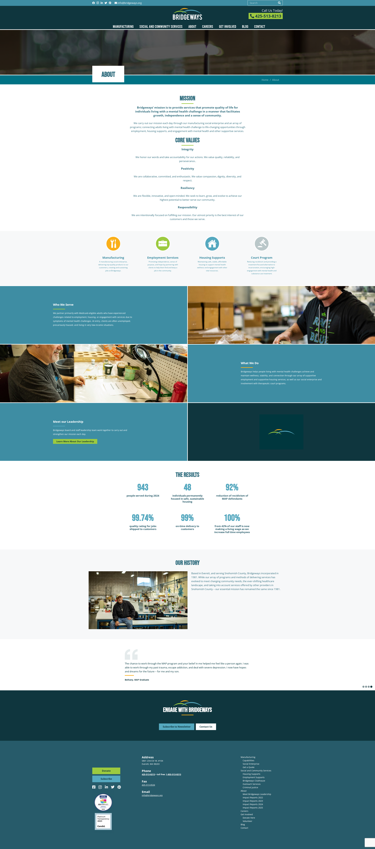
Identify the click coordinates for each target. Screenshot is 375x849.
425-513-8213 (267, 16)
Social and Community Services (256, 770)
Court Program (261, 258)
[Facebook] (93, 3)
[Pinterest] (110, 3)
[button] (363, 686)
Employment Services (162, 258)
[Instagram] (98, 3)
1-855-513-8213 (173, 774)
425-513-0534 (148, 785)
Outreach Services (252, 784)
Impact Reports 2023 (253, 800)
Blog (243, 824)
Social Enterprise (251, 763)
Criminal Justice (250, 787)
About (244, 790)
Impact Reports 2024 (253, 804)
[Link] (187, 14)
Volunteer (247, 821)
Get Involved (247, 814)
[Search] (279, 3)
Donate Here (249, 817)
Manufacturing (113, 258)
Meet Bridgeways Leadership (257, 794)
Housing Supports (212, 258)
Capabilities (248, 760)
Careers (244, 811)
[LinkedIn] (102, 3)
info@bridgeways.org (129, 3)
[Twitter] (106, 3)
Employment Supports (254, 777)
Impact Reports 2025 (253, 807)
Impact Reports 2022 (253, 797)
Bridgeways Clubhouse (254, 780)
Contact (244, 827)
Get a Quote (248, 767)
